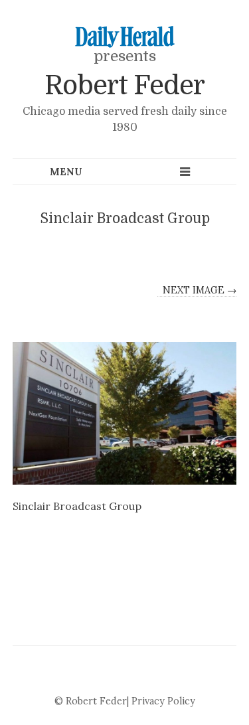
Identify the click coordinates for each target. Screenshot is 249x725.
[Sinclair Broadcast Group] (125, 413)
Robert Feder (124, 85)
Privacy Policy (163, 701)
